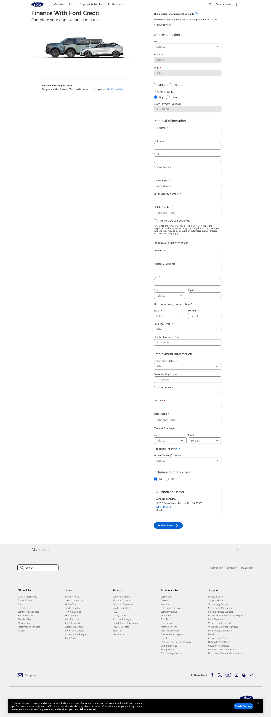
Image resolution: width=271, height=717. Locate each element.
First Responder (73, 623)
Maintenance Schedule (220, 630)
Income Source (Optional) (167, 455)
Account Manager (122, 619)
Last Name (160, 141)
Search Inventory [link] (74, 600)
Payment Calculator (123, 604)
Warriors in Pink (169, 626)
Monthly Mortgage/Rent (168, 337)
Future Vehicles (26, 615)
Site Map (117, 630)
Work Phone (161, 413)
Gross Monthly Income (167, 374)
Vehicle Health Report (219, 623)
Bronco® (232, 568)
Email (158, 154)
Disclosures (40, 549)
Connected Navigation (172, 634)
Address (159, 250)
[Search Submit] (210, 4)
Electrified (23, 607)
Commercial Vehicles (28, 611)
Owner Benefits (169, 645)
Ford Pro (165, 619)
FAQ (115, 611)
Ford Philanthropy (170, 630)
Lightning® (216, 568)
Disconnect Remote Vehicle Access (226, 653)
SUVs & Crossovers (27, 596)
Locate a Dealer (216, 596)
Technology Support (218, 604)
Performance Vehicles (29, 626)
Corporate (166, 596)
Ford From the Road (171, 607)
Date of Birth (162, 180)
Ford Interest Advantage (125, 623)
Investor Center (121, 626)
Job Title (159, 400)
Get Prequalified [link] (115, 89)
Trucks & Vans (25, 600)
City (157, 277)
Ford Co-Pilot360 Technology (176, 641)
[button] (196, 13)
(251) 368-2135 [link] (163, 506)
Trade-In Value (72, 607)
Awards (22, 630)
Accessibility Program (76, 634)
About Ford (166, 615)
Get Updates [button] (71, 615)
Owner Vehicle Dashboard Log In (225, 615)
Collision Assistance (218, 645)
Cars (20, 604)
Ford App (165, 638)
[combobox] (185, 47)
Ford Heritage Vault (171, 653)
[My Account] (236, 4)
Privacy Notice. (88, 709)
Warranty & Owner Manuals (223, 626)
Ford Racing (167, 623)
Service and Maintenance (221, 607)
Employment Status (165, 361)
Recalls (212, 634)
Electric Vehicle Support (220, 611)
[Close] (258, 706)
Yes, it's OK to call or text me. (174, 220)
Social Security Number (167, 193)
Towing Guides (73, 611)
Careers (164, 600)
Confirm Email (162, 167)
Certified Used (25, 619)
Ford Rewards (215, 619)
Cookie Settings (243, 706)
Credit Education (121, 607)
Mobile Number (163, 207)
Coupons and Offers (218, 638)
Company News (169, 611)
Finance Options (121, 600)
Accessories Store (74, 626)
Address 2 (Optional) (164, 263)
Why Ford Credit (121, 596)
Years (158, 310)
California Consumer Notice (222, 649)
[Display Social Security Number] (217, 199)
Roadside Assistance (219, 641)
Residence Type (163, 323)
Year (157, 41)
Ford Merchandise (74, 630)
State (158, 290)
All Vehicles (24, 623)
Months (193, 310)
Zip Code (194, 290)
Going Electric (168, 649)
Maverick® (247, 568)
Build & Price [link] (72, 596)
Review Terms (166, 525)
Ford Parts (70, 638)
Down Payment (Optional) (167, 103)
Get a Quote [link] (71, 604)
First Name (161, 127)
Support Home (215, 600)
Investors (165, 604)
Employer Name (163, 387)
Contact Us (118, 634)
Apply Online (120, 615)
